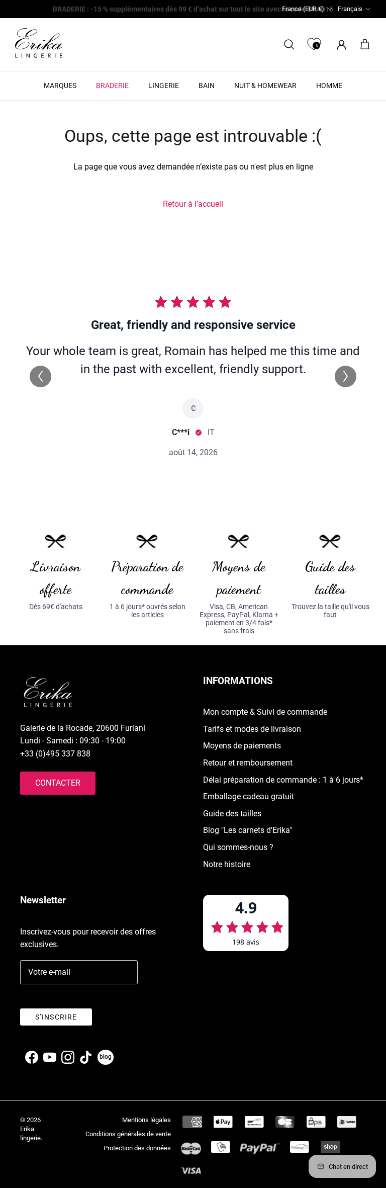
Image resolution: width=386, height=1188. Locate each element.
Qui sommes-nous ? (238, 847)
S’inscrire (56, 1017)
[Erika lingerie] (38, 43)
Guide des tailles (232, 813)
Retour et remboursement (248, 763)
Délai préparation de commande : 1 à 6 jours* (283, 780)
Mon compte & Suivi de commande (265, 712)
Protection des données (137, 1148)
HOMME (329, 85)
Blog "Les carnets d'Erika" (247, 830)
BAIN (207, 85)
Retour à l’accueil (193, 204)
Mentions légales (146, 1120)
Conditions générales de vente (128, 1134)
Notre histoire (226, 864)
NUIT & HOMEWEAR (265, 85)
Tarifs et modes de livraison (252, 729)
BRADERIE (112, 85)
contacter (57, 783)
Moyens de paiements (242, 745)
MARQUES (60, 85)
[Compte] (339, 44)
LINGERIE (163, 85)
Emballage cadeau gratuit (248, 796)
